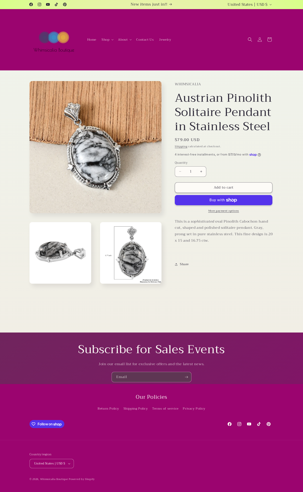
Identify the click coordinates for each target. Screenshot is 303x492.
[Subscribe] (186, 377)
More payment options (223, 211)
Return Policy (108, 408)
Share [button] (184, 264)
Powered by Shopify (82, 479)
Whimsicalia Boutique (54, 479)
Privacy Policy (194, 408)
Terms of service (165, 408)
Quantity (181, 163)
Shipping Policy (136, 408)
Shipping (181, 146)
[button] (107, 39)
